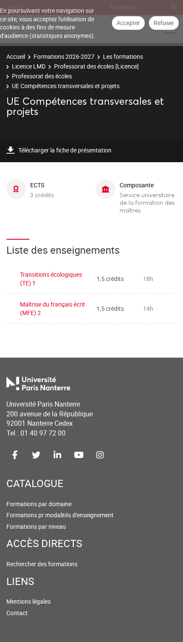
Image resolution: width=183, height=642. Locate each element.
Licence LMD (29, 66)
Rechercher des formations (41, 564)
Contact (17, 613)
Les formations (123, 56)
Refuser (164, 23)
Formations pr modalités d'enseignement (60, 515)
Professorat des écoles (42, 76)
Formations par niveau (36, 526)
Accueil (15, 56)
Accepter (128, 23)
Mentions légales (28, 601)
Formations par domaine (38, 504)
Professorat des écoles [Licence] (96, 66)
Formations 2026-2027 (64, 56)
